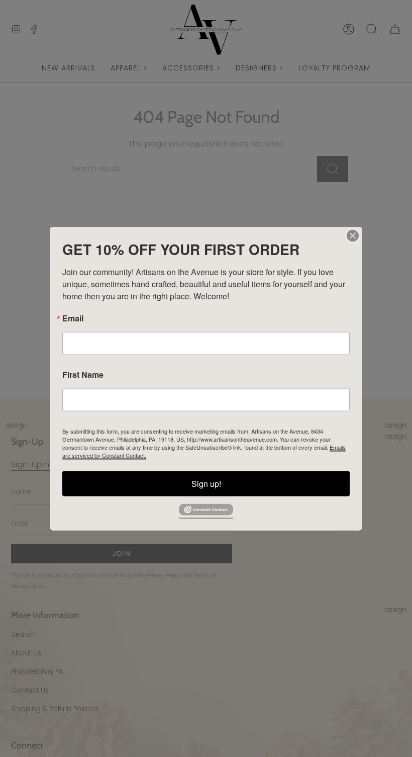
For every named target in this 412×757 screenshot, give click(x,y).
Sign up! (206, 483)
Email (72, 318)
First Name (83, 374)
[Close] (353, 235)
